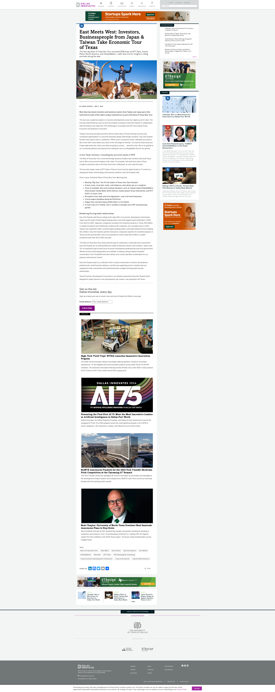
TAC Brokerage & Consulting (124, 555)
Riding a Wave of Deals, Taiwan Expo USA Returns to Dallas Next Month (177, 34)
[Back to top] (266, 678)
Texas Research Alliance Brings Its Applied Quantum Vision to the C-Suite (143, 598)
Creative (111, 6)
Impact (132, 6)
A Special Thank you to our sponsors (137, 611)
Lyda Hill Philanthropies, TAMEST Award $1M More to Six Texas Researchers (177, 146)
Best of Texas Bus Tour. (89, 551)
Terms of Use (171, 681)
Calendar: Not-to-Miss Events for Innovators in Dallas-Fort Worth (179, 29)
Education (122, 6)
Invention (142, 6)
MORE (194, 57)
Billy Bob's (105, 551)
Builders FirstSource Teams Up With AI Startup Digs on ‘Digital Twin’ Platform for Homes (178, 51)
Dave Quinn (116, 551)
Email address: (85, 302)
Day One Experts (130, 551)
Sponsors (178, 3)
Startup (152, 6)
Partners (187, 3)
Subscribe (87, 308)
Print (148, 568)
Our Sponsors (169, 666)
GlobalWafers (86, 555)
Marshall (97, 555)
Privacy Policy (184, 681)
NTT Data (107, 555)
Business (101, 6)
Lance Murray (87, 106)
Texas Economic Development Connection (96, 559)
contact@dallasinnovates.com (86, 676)
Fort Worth (143, 551)
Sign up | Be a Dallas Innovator (153, 681)
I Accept (197, 689)
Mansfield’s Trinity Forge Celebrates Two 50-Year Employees (179, 45)
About (171, 3)
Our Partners (169, 669)
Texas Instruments (122, 559)
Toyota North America (140, 559)
